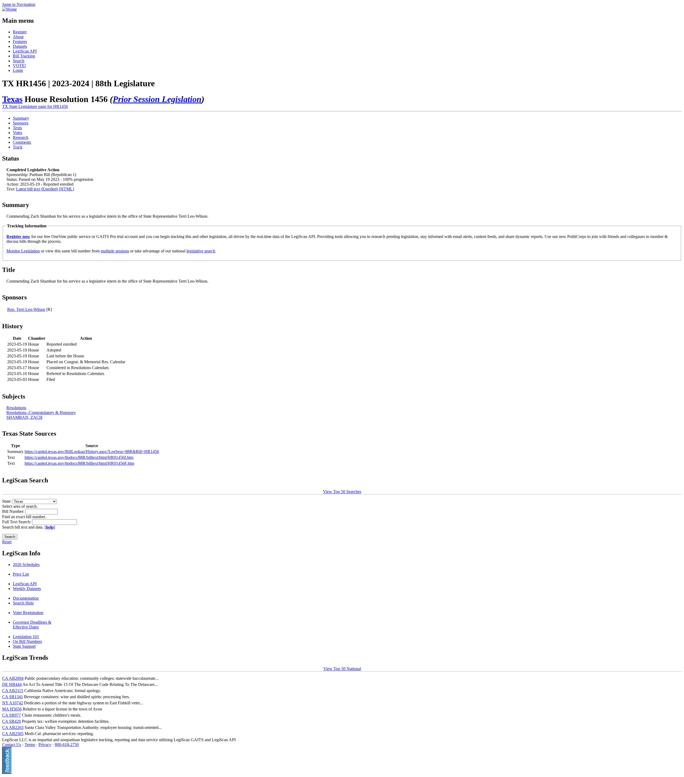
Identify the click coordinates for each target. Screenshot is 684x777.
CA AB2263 (13, 727)
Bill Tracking (24, 56)
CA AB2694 (13, 678)
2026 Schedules (26, 564)
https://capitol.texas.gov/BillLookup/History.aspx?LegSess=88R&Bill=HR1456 (92, 451)
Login (18, 70)
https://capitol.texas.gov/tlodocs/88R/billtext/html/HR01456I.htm (79, 457)
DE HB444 (12, 684)
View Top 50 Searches (342, 491)
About (18, 36)
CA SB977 (11, 715)
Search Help (23, 603)
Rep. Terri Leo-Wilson (26, 309)
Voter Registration (28, 612)
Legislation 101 (26, 636)
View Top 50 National (342, 668)
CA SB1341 (12, 696)
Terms (30, 744)
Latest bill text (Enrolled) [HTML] (45, 189)
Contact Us (11, 744)
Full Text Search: (17, 522)
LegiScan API (25, 51)
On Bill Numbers (27, 641)
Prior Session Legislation (157, 99)
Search (18, 60)
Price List (21, 574)
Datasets (20, 46)
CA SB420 (11, 721)
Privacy (44, 744)
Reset (6, 542)
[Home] (9, 9)
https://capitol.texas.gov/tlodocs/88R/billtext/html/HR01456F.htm (79, 463)
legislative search (200, 251)
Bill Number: (13, 511)
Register (20, 32)
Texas (12, 99)
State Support (24, 646)
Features (20, 41)
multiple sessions (115, 251)
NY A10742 (12, 703)
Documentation (26, 598)
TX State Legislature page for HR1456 (35, 106)
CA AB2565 (13, 733)
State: (7, 501)
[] (50, 527)
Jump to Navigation (18, 4)
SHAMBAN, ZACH (24, 417)
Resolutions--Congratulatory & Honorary (41, 412)
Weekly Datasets (27, 588)
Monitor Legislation (23, 251)
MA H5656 (12, 709)
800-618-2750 (67, 744)
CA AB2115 (12, 690)
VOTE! (19, 65)
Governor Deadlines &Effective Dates (32, 624)
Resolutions (16, 407)
